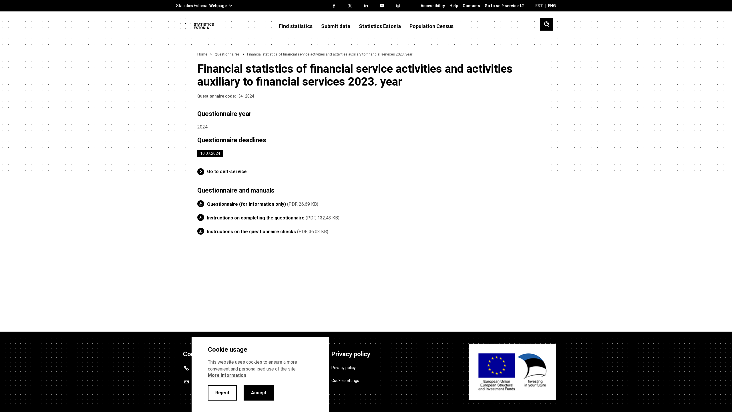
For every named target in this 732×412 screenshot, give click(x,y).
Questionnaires (227, 54)
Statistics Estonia (380, 26)
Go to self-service (502, 6)
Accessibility (433, 6)
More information (227, 375)
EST (539, 5)
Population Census (431, 26)
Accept (258, 392)
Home (202, 54)
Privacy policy (343, 367)
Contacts (471, 6)
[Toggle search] (546, 24)
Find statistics (296, 26)
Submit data (335, 26)
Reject (222, 392)
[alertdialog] (260, 374)
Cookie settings (345, 380)
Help (453, 6)
